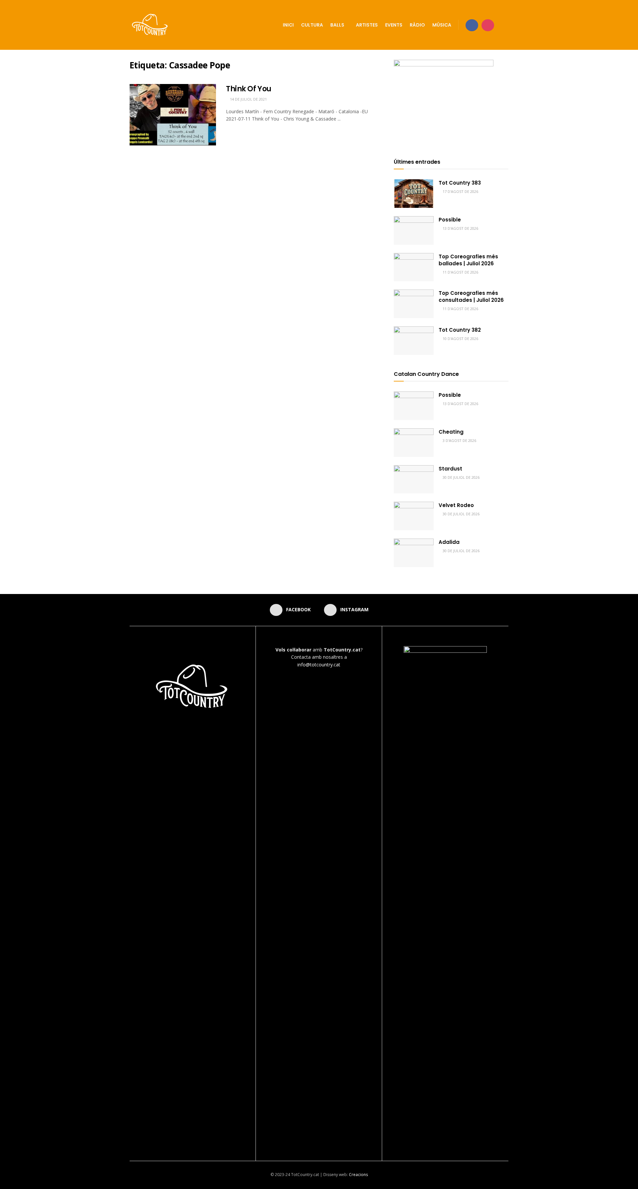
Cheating (451, 431)
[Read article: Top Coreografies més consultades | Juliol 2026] (414, 304)
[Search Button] (505, 25)
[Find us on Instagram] (487, 25)
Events (393, 25)
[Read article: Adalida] (414, 553)
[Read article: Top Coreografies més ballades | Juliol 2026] (414, 267)
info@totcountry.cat (318, 664)
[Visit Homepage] (150, 25)
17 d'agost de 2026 (460, 191)
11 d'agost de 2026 (460, 272)
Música (441, 25)
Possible (450, 219)
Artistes (367, 25)
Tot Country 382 (460, 329)
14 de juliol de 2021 (248, 99)
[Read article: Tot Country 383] (414, 193)
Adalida (449, 542)
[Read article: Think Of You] (173, 115)
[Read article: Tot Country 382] (414, 340)
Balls (337, 25)
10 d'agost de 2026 (460, 338)
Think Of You (248, 89)
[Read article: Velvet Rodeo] (414, 516)
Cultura (312, 25)
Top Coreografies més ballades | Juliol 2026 (468, 260)
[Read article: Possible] (414, 230)
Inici (288, 25)
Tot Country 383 (460, 182)
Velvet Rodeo (456, 505)
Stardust (450, 468)
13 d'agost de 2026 (460, 228)
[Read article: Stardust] (414, 479)
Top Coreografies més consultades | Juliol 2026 (471, 296)
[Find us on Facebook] (472, 25)
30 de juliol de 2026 (460, 477)
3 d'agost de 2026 (459, 440)
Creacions (358, 1174)
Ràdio (417, 25)
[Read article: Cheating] (414, 442)
